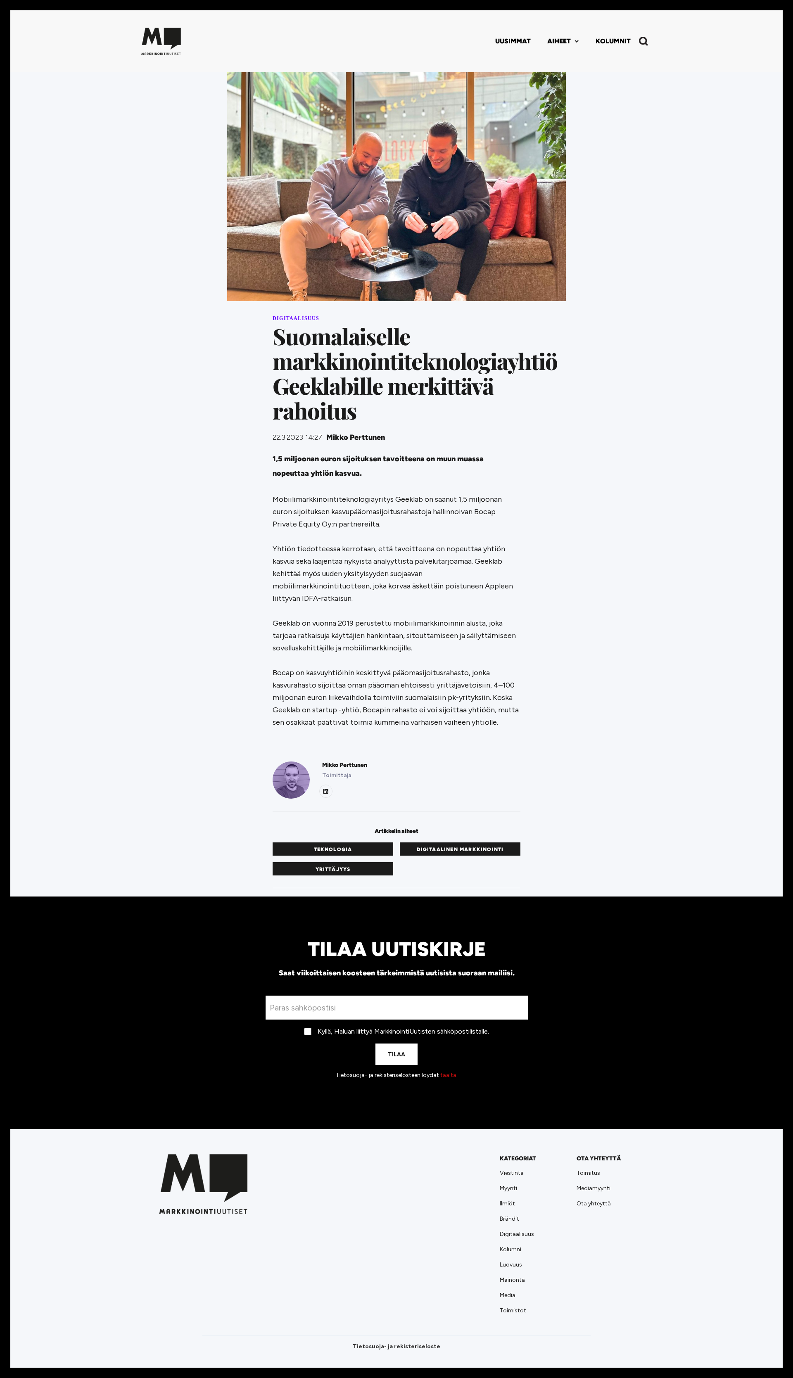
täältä (448, 1075)
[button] (563, 41)
